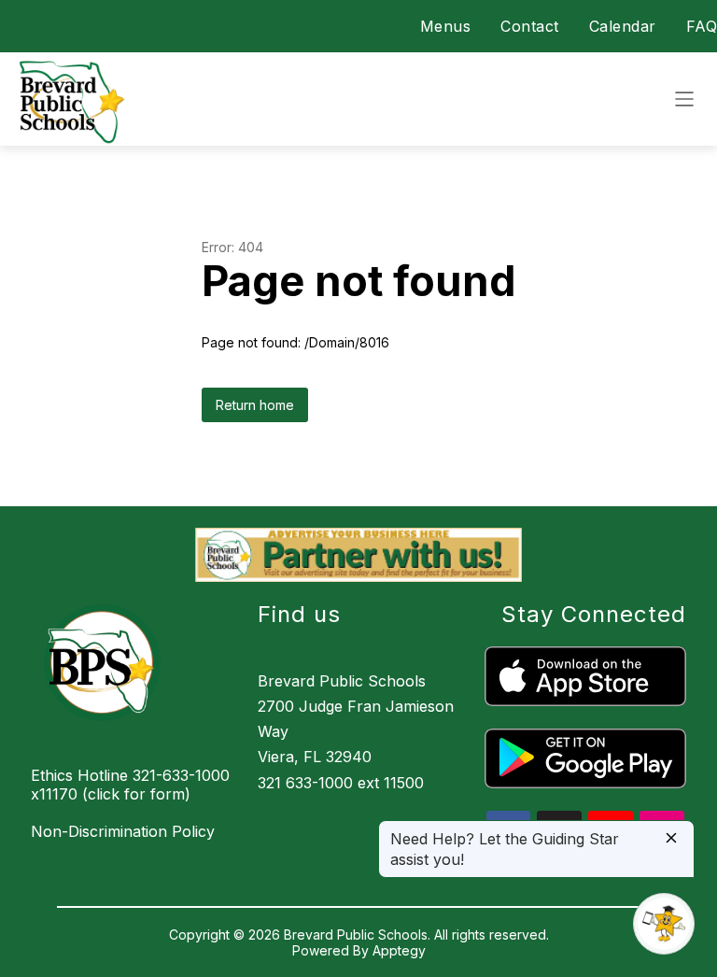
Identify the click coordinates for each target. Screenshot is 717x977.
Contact (529, 26)
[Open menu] (684, 99)
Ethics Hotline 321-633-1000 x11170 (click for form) (130, 784)
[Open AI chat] (664, 924)
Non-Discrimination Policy (123, 831)
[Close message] (671, 839)
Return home (255, 405)
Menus (445, 26)
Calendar (622, 26)
